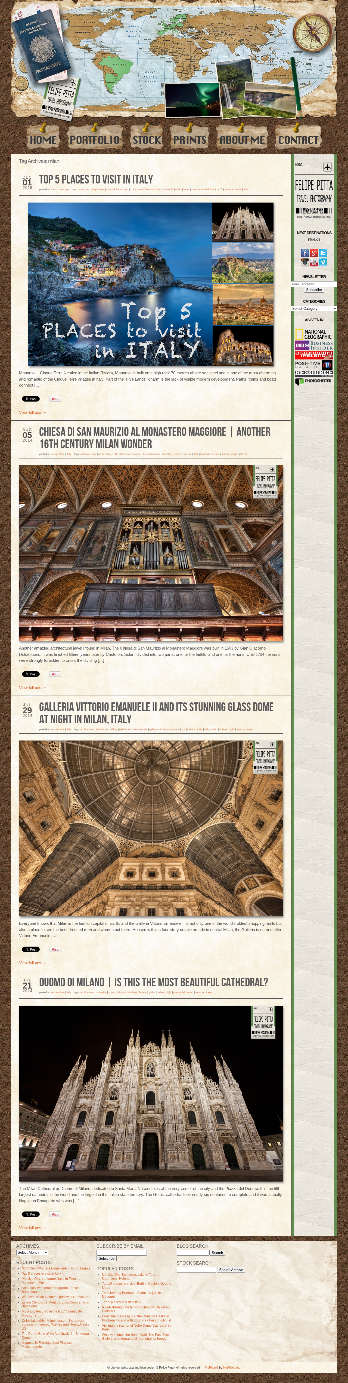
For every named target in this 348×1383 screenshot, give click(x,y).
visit (246, 189)
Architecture (57, 454)
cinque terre (97, 189)
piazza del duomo (183, 992)
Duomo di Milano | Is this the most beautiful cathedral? (153, 982)
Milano (223, 729)
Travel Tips (63, 189)
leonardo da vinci (209, 454)
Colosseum (136, 189)
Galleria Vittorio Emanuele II (164, 729)
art (115, 454)
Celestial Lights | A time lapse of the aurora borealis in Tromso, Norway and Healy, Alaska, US (56, 1324)
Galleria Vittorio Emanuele (133, 729)
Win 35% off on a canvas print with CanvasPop (56, 1297)
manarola (168, 189)
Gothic (152, 992)
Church (166, 454)
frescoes (177, 454)
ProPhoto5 (211, 1367)
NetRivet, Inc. (232, 1367)
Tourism (229, 189)
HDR (183, 729)
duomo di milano (127, 992)
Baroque (136, 454)
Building (113, 729)
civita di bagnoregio (117, 189)
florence (149, 189)
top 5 (219, 189)
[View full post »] (151, 284)
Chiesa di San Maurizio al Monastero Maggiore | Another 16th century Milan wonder (155, 438)
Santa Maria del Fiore (203, 189)
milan (178, 189)
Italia (199, 729)
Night (231, 729)
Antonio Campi (88, 454)
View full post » (32, 412)
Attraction (83, 189)
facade (143, 992)
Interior (187, 454)
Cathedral (101, 992)
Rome (186, 189)
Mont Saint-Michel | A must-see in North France (56, 1268)
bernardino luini (151, 454)
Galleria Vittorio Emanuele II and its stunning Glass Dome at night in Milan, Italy (156, 713)
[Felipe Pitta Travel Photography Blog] (43, 135)
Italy (53, 189)
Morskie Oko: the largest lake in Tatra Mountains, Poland (49, 1280)
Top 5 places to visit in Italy (96, 180)
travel (238, 189)
